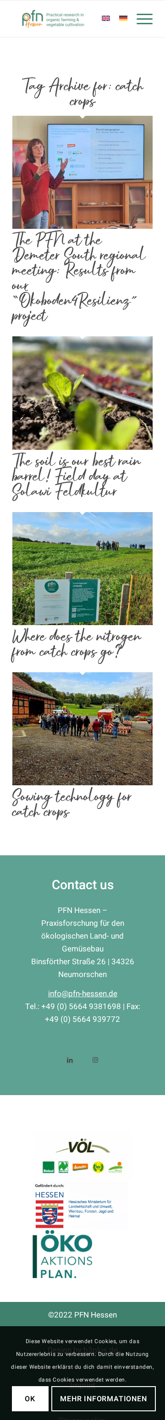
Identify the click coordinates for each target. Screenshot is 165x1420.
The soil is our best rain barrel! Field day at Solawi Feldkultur (76, 476)
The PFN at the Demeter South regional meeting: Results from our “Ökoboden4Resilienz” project (79, 278)
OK (30, 1398)
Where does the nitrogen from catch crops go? (76, 644)
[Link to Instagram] (95, 1059)
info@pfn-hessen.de (82, 993)
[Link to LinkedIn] (69, 1059)
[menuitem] (140, 18)
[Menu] (140, 18)
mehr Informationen (103, 1398)
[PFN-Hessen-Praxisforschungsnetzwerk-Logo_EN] (68, 18)
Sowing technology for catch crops (72, 804)
